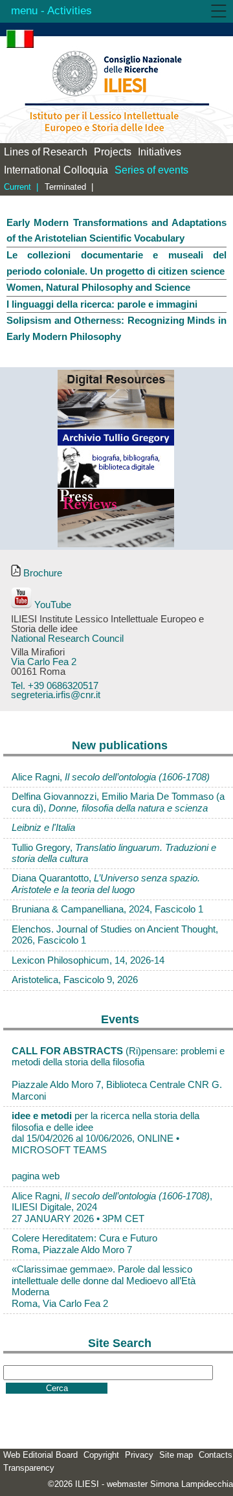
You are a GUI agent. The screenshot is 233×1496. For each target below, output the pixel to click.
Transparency (28, 1468)
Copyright (101, 1455)
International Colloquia (56, 170)
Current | (21, 187)
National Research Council (67, 638)
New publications (120, 745)
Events (120, 1019)
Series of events (151, 170)
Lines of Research (45, 151)
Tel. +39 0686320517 (54, 686)
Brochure (41, 573)
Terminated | (69, 187)
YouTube (51, 605)
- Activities (65, 11)
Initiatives (159, 151)
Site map (176, 1455)
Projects (112, 151)
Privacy (139, 1455)
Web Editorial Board (40, 1455)
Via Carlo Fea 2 (43, 662)
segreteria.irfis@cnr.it (55, 695)
